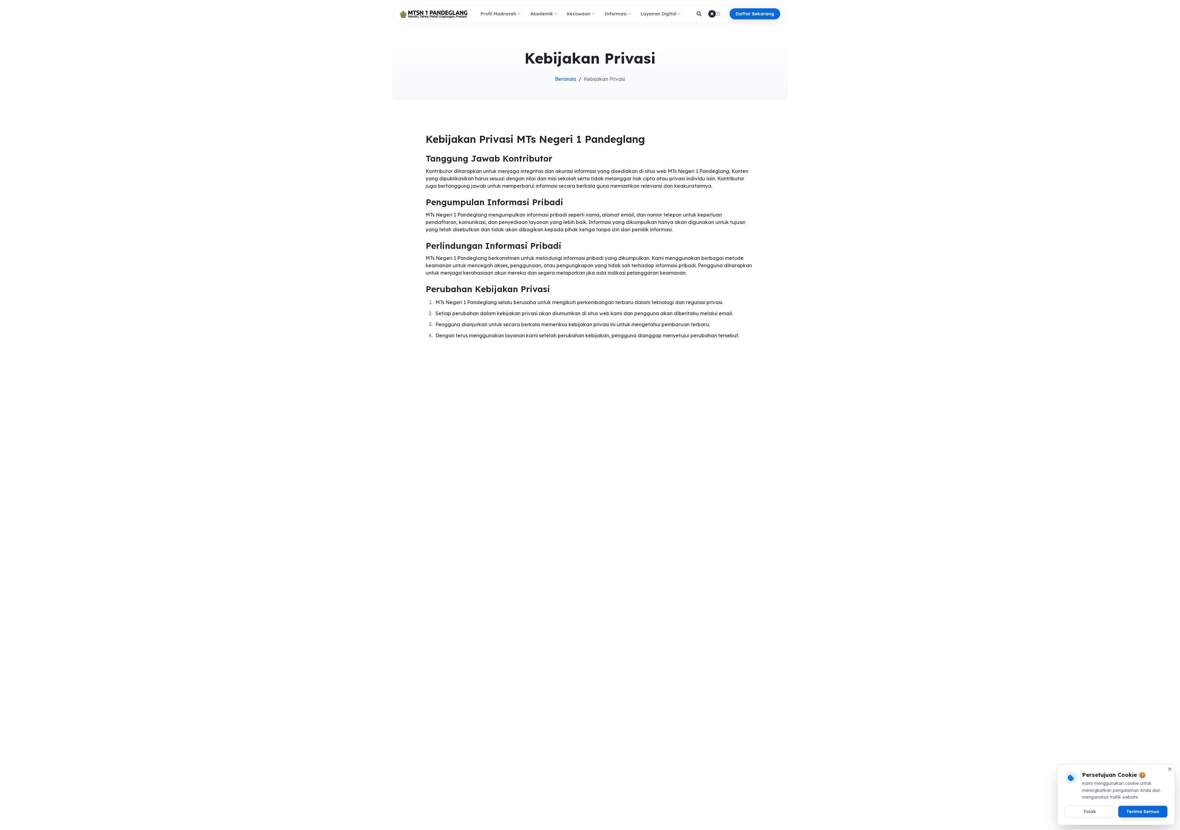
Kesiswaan (578, 14)
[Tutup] (1169, 769)
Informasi (615, 14)
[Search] (699, 13)
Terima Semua (1142, 811)
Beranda (565, 79)
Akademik (541, 14)
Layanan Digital (658, 14)
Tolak (1089, 811)
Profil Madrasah (498, 14)
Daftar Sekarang (755, 14)
